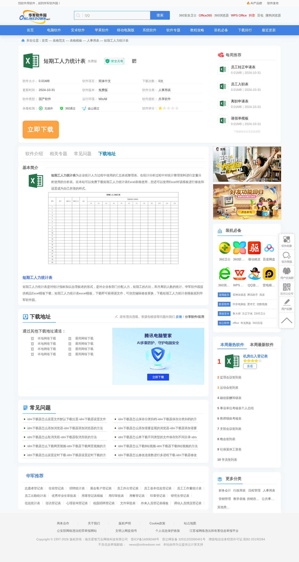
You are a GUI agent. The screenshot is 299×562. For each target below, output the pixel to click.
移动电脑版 (125, 30)
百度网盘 (269, 259)
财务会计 (225, 490)
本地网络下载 (47, 338)
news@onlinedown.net (144, 544)
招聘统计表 (77, 488)
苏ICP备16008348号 (145, 539)
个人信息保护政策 (167, 530)
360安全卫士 (188, 15)
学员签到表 (229, 459)
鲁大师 (237, 313)
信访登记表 (53, 503)
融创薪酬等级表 (230, 398)
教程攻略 (197, 30)
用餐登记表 (137, 495)
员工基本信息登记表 (158, 488)
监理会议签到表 (230, 377)
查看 (250, 366)
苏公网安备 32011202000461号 (184, 539)
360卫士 (224, 259)
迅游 (262, 294)
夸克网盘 (246, 323)
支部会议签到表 (230, 428)
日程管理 (254, 490)
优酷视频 (262, 304)
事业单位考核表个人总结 (237, 408)
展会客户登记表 (101, 488)
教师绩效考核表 (230, 418)
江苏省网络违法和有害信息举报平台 (214, 530)
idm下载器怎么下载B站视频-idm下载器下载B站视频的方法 (158, 446)
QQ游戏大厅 (255, 285)
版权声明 (125, 523)
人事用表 (93, 40)
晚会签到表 (227, 439)
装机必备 (221, 30)
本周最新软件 (262, 344)
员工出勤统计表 (35, 495)
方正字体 (247, 313)
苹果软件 (102, 30)
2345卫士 (260, 313)
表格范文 (59, 40)
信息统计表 (32, 503)
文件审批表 (127, 503)
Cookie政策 (157, 523)
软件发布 (273, 3)
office (236, 323)
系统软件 (149, 30)
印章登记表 (157, 495)
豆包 (260, 15)
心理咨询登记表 (77, 503)
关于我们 (94, 523)
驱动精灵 (254, 259)
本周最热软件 (232, 344)
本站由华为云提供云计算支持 (183, 544)
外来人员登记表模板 (155, 503)
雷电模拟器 (270, 285)
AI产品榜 (256, 3)
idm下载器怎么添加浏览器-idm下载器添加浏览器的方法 (65, 428)
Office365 (205, 15)
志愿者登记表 (34, 488)
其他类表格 (224, 507)
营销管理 (225, 499)
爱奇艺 (251, 304)
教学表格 (239, 499)
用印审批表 (116, 495)
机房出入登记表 (255, 356)
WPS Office (239, 15)
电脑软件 (54, 30)
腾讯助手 (252, 294)
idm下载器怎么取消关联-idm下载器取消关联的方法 (62, 437)
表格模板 (76, 40)
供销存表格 (254, 499)
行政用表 (239, 490)
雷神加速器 (239, 294)
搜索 (160, 15)
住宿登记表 (56, 488)
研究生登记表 (180, 495)
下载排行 (245, 30)
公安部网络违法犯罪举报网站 (77, 530)
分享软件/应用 (194, 316)
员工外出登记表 (128, 488)
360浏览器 (221, 15)
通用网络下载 (84, 338)
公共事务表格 (269, 499)
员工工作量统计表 (189, 488)
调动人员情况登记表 (188, 503)
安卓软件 (78, 30)
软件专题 (173, 30)
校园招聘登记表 (104, 503)
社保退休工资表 (230, 449)
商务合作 (63, 523)
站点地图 (190, 523)
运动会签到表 (229, 387)
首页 (30, 30)
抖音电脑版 (239, 304)
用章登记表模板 (92, 495)
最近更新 (269, 30)
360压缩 (257, 323)
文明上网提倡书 (126, 530)
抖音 (252, 15)
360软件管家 (240, 259)
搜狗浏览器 (273, 15)
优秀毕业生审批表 (64, 495)
